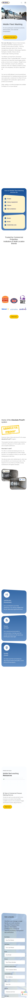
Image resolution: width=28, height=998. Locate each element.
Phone (6, 959)
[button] (25, 2)
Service (6, 988)
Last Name (6, 944)
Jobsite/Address (8, 974)
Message (6, 996)
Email (5, 951)
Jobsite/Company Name (10, 966)
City (5, 981)
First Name (7, 937)
